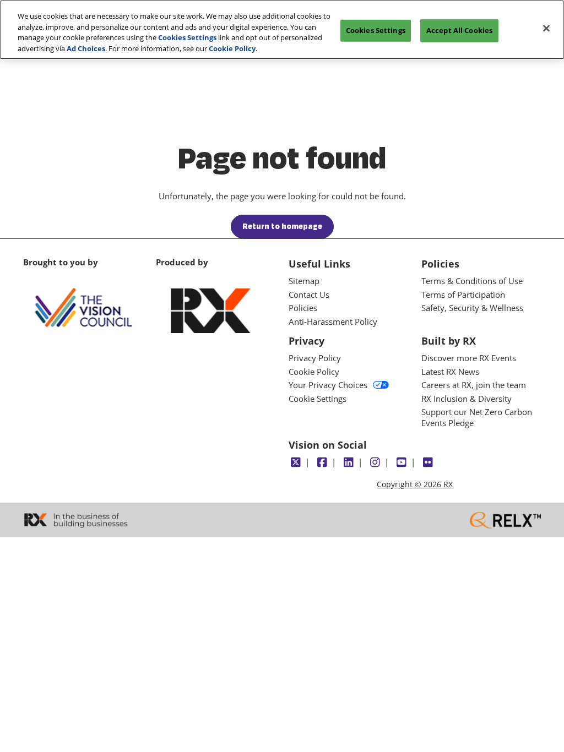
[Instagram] (375, 462)
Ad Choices (86, 48)
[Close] (546, 29)
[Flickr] (428, 462)
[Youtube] (401, 462)
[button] (282, 227)
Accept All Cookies (459, 30)
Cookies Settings (187, 37)
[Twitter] (295, 462)
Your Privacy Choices (328, 385)
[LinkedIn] (348, 462)
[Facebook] (322, 462)
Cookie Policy (232, 48)
